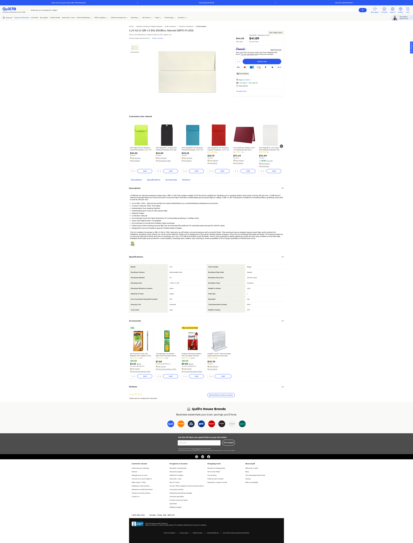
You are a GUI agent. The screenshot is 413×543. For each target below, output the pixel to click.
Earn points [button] (275, 32)
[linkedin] (202, 456)
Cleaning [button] (134, 17)
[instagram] (196, 456)
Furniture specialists (177, 496)
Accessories (171, 180)
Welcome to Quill (251, 468)
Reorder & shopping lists (216, 468)
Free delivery (244, 73)
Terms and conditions (196, 448)
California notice (197, 533)
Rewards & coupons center (217, 482)
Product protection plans (179, 500)
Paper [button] (157, 17)
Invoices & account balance (142, 479)
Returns (134, 472)
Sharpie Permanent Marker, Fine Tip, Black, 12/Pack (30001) (192, 354)
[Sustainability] (133, 243)
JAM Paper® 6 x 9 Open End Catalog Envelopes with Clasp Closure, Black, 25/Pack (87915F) (166, 149)
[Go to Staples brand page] (211, 424)
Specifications (153, 180)
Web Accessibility (251, 482)
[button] (363, 10)
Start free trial (275, 50)
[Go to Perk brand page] (201, 424)
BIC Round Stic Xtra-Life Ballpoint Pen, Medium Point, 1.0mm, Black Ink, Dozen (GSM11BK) (140, 354)
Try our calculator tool (249, 54)
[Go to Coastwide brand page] (181, 424)
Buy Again (44, 17)
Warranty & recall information (142, 489)
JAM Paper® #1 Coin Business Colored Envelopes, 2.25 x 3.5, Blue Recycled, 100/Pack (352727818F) (192, 149)
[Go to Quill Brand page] (171, 424)
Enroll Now (254, 42)
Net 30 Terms (175, 482)
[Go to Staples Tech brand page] (222, 424)
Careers (248, 479)
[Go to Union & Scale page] (232, 424)
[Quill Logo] (9, 9)
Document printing (176, 489)
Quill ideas (173, 503)
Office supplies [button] (100, 17)
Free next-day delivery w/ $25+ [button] (141, 371)
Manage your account (139, 475)
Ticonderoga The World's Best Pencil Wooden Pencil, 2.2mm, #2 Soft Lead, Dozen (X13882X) (166, 354)
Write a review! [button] (157, 38)
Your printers (212, 475)
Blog (247, 472)
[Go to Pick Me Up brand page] (191, 424)
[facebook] (208, 456)
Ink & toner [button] (146, 17)
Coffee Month (55, 17)
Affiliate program (176, 507)
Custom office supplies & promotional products (187, 486)
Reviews (186, 180)
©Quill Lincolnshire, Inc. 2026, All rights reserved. (159, 525)
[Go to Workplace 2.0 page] (242, 424)
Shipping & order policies (141, 486)
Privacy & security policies (141, 493)
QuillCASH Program (176, 475)
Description (136, 180)
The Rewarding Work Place (255, 475)
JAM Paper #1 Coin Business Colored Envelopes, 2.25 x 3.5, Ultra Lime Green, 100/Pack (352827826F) (141, 149)
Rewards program (176, 472)
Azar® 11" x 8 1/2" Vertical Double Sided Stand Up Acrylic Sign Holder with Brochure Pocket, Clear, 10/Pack (219, 354)
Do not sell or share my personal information (236, 533)
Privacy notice (184, 533)
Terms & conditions (169, 533)
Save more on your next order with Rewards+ (69, 3)
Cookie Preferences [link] (213, 533)
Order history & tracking (140, 468)
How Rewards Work (206, 3)
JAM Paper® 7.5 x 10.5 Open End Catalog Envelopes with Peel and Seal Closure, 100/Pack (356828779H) (269, 149)
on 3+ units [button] (269, 160)
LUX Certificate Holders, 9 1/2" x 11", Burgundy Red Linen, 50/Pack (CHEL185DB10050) (244, 149)
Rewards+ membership (178, 468)
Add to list (242, 91)
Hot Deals (34, 17)
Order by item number (215, 479)
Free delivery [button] (136, 160)
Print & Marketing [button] (83, 17)
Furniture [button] (181, 17)
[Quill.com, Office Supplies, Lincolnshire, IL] (137, 524)
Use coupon (229, 442)
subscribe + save (68, 17)
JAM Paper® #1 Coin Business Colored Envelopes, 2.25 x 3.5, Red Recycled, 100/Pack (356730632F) (218, 149)
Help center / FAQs (139, 482)
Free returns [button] (243, 86)
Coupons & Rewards (21, 17)
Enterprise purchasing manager (181, 493)
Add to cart (262, 61)
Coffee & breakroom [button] (118, 17)
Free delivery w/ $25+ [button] (164, 160)
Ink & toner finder (213, 472)
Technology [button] (168, 17)
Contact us (135, 496)
